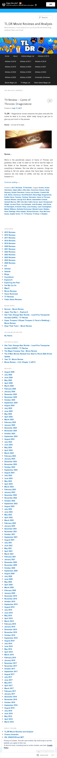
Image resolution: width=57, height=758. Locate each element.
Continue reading (11, 182)
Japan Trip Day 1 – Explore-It (16, 312)
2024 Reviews (9, 257)
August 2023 (9, 472)
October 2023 (9, 467)
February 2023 (10, 489)
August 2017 (9, 674)
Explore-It (8, 279)
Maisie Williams (10, 209)
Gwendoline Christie (39, 199)
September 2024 (10, 436)
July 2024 (8, 442)
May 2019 (8, 615)
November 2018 (10, 632)
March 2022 (9, 520)
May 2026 (8, 380)
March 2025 (9, 419)
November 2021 (10, 531)
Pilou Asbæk (21, 211)
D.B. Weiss (8, 195)
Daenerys (17, 195)
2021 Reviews (9, 249)
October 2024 (9, 433)
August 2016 (9, 708)
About (15, 56)
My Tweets (8, 335)
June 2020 (8, 579)
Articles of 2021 (40, 66)
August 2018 (9, 640)
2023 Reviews (9, 254)
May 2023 (8, 481)
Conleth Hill (44, 192)
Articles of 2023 (25, 72)
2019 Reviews (9, 243)
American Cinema (38, 190)
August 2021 (9, 540)
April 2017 (8, 685)
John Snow (47, 204)
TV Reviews (27, 187)
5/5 (5, 265)
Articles (7, 268)
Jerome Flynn (15, 204)
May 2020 (8, 582)
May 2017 (8, 682)
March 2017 (9, 688)
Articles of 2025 (10, 77)
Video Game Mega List (42, 82)
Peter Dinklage (10, 211)
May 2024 (8, 447)
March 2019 (9, 621)
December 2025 (10, 394)
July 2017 (8, 677)
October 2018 (9, 635)
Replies (43, 214)
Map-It (6, 288)
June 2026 (8, 377)
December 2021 (10, 528)
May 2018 (8, 649)
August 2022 (9, 506)
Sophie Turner (15, 214)
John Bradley (37, 204)
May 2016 (8, 716)
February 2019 (10, 624)
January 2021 (9, 559)
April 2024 (8, 450)
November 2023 (10, 464)
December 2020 (10, 562)
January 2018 (9, 660)
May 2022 (8, 514)
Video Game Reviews (13, 299)
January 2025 (9, 425)
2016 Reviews (9, 235)
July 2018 (8, 643)
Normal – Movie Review (14, 309)
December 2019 (10, 596)
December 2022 (10, 495)
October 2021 (9, 534)
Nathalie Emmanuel (24, 209)
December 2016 (10, 696)
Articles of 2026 (25, 77)
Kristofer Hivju (20, 206)
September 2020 (10, 570)
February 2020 (10, 590)
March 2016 (9, 721)
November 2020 (10, 565)
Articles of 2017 (25, 61)
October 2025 (9, 400)
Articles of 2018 (40, 61)
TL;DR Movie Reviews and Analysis (28, 24)
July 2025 (8, 408)
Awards (7, 271)
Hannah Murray (10, 202)
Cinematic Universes (42, 77)
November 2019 (10, 598)
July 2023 (8, 475)
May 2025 (8, 414)
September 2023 (10, 470)
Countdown (9, 277)
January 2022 (9, 526)
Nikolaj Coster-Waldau (40, 209)
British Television (18, 192)
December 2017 (10, 663)
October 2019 (9, 601)
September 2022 (10, 503)
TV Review (28, 214)
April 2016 (8, 719)
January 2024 (9, 458)
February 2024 (10, 456)
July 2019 (8, 609)
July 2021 (8, 542)
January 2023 (9, 492)
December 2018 (10, 629)
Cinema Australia (11, 734)
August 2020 (9, 573)
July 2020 (8, 576)
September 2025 (10, 402)
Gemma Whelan (10, 199)
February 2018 (10, 657)
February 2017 (10, 691)
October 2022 (9, 500)
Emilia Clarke (9, 197)
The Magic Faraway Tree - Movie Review (20, 351)
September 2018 (10, 638)
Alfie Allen (26, 190)
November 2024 (10, 430)
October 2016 (9, 702)
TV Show (36, 214)
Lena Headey (32, 206)
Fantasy (18, 197)
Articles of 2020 (25, 66)
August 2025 (9, 405)
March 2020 (9, 587)
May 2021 (8, 548)
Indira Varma (33, 202)
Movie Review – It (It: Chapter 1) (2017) (20, 362)
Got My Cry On (10, 285)
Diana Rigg (37, 195)
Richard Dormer (33, 211)
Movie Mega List (11, 82)
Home (7, 56)
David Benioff (27, 195)
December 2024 (10, 428)
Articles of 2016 (10, 61)
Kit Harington (9, 206)
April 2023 (8, 484)
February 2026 (10, 388)
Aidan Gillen (17, 190)
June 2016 (8, 713)
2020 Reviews (9, 246)
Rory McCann (45, 211)
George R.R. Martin (24, 199)
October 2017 (9, 668)
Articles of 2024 (40, 72)
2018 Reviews (9, 240)
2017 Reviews (17, 187)
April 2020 (8, 584)
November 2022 (10, 497)
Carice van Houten (32, 192)
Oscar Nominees (11, 294)
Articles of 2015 (43, 56)
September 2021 (10, 537)
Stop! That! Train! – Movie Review (18, 326)
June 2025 (8, 411)
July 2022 (8, 509)
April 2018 (8, 652)
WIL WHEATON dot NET (14, 737)
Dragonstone (46, 195)
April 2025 (8, 416)
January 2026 (9, 391)
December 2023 (10, 461)
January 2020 (9, 593)
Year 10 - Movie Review (13, 359)
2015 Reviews (9, 232)
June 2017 (8, 680)
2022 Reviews (9, 252)
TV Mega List (25, 82)
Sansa (6, 214)
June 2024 (8, 444)
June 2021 (8, 545)
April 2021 (8, 551)
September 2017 (10, 671)
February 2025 (10, 422)
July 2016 (8, 710)
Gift (50, 4)
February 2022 (10, 523)
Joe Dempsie (26, 204)
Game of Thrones (43, 197)
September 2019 (10, 604)
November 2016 (10, 699)
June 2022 (8, 512)
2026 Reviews (9, 263)
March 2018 (9, 654)
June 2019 (8, 612)
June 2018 (8, 646)
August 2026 (9, 372)
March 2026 (9, 386)
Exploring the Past (12, 282)
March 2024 (9, 453)
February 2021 (10, 556)
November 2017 (10, 666)
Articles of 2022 (10, 72)
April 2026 (8, 383)
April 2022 (8, 517)
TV (22, 214)
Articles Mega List (27, 56)
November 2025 (10, 397)
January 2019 (9, 626)
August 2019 (9, 607)
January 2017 (9, 694)
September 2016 (10, 705)
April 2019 (8, 618)
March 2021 (9, 554)
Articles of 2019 (10, 66)
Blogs (6, 274)
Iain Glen (24, 202)
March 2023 (9, 486)
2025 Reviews (9, 260)
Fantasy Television (29, 197)
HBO (18, 202)
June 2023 (8, 478)
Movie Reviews (10, 291)
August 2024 (9, 439)
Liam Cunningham (44, 206)
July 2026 (8, 374)
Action (41, 187)
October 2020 (9, 568)
